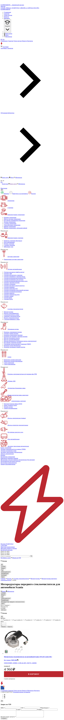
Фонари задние (8, 407)
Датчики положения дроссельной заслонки (16, 290)
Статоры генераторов (10, 223)
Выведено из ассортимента (20, 193)
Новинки (6, 193)
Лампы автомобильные (10, 408)
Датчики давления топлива (12, 282)
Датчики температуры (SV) (12, 294)
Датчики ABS (8, 273)
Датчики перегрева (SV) (11, 288)
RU (2, 39)
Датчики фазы (8, 297)
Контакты (7, 18)
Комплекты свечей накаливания (13, 361)
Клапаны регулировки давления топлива (15, 336)
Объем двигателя (5, 571)
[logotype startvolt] (4, 44)
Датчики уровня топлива (11, 333)
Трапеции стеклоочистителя (12, 316)
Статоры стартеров (9, 245)
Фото (6, 35)
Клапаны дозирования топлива (13, 332)
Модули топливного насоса (12, 338)
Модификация (4, 573)
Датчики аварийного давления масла (14, 276)
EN (1, 182)
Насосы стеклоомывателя (11, 313)
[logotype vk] (4, 695)
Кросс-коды (8, 33)
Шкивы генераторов (10, 226)
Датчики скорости (9, 293)
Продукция (4, 188)
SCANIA (3, 566)
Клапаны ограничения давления (13, 335)
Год (2, 570)
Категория (3, 575)
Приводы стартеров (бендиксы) (13, 240)
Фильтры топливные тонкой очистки (14, 347)
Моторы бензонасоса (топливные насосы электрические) (20, 341)
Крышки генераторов (10, 217)
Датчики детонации (9, 284)
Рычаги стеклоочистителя (11, 318)
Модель (3, 568)
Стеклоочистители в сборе (11, 315)
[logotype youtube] (4, 696)
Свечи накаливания (9, 364)
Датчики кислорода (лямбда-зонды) (14, 272)
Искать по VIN (16, 558)
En (3, 39)
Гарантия (6, 13)
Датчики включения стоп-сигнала (13, 279)
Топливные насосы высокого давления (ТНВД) (17, 344)
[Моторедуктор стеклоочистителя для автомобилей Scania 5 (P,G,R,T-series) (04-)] (16, 653)
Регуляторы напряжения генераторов (14, 220)
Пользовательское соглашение (21, 692)
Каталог (33, 193)
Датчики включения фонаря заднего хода (15, 281)
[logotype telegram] (4, 698)
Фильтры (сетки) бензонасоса (12, 345)
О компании (7, 12)
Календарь (5, 184)
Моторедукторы (8, 312)
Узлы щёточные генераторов (12, 225)
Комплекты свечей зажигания (12, 359)
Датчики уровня (8, 296)
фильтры (3, 609)
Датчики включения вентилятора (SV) (15, 278)
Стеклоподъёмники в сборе (12, 319)
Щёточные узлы (8, 246)
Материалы (8, 36)
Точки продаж (8, 15)
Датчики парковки (9, 287)
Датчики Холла (8, 299)
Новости (6, 16)
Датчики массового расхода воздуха (14, 285)
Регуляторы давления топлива (12, 342)
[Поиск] (31, 556)
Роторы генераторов (10, 222)
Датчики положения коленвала (13, 291)
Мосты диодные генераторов (12, 219)
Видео (4, 591)
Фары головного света (10, 405)
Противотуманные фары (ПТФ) (13, 404)
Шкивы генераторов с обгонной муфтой (15, 228)
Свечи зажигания (9, 362)
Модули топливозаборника (11, 339)
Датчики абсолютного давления (13, 275)
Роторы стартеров (9, 243)
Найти (2, 577)
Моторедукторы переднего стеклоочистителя (12, 601)
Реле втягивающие (9, 242)
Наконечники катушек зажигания (13, 259)
